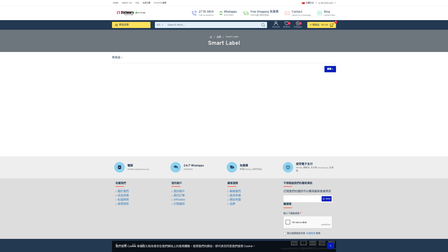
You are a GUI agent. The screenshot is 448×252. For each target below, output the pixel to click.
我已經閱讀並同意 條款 (303, 233)
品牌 (219, 37)
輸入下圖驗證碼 (291, 213)
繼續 (329, 69)
